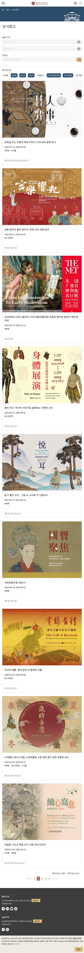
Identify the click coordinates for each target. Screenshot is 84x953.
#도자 (22, 75)
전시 (8, 9)
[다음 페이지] (52, 878)
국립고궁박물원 (39, 3)
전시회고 (15, 9)
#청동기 (40, 75)
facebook (3, 908)
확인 (78, 949)
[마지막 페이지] (56, 878)
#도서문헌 (68, 75)
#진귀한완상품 (54, 75)
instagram (7, 908)
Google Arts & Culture (15, 908)
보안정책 (17, 944)
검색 (79, 60)
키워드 (5, 55)
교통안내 (35, 900)
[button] (3, 3)
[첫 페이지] (27, 878)
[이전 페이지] (31, 878)
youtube (11, 908)
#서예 (5, 75)
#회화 (14, 75)
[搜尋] (81, 3)
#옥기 (31, 75)
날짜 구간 (6, 37)
